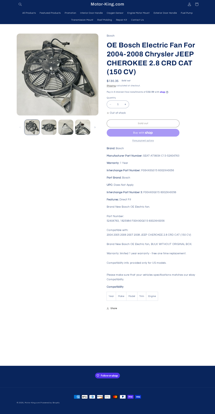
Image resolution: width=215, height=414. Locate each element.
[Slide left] (20, 127)
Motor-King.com (32, 403)
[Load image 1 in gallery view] (32, 127)
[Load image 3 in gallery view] (66, 127)
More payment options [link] (143, 141)
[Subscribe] (133, 362)
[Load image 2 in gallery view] (49, 127)
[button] (20, 4)
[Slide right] (94, 127)
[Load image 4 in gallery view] (82, 127)
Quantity (111, 98)
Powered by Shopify (49, 403)
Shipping (111, 86)
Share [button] (113, 308)
